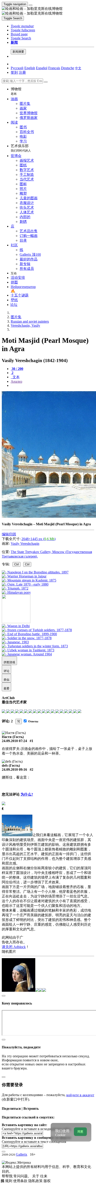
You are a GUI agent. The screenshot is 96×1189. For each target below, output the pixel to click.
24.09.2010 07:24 (14, 741)
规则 (9, 1181)
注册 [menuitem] (22, 72)
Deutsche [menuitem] (67, 68)
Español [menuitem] (41, 68)
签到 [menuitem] (14, 72)
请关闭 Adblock (14, 947)
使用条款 (20, 1181)
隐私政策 (36, 1181)
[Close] (46, 82)
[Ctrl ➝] (16, 626)
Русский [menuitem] (17, 68)
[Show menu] (30, 5)
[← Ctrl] (16, 592)
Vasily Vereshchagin (25, 543)
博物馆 (16, 91)
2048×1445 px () (38, 539)
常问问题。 (22, 1176)
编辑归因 (9, 534)
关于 (36, 1176)
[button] (22, 26)
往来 (43, 1176)
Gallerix (21, 1154)
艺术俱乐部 (21, 148)
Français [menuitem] (54, 68)
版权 (47, 1181)
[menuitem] (78, 68)
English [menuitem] (29, 68)
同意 (80, 1131)
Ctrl (16, 564)
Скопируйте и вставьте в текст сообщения (34, 1142)
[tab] (17, 369)
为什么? (27, 794)
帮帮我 (7, 1176)
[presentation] (52, 386)
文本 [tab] (16, 377)
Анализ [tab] (16, 381)
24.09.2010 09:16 (14, 769)
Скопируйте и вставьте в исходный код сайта (36, 1129)
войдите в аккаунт (80, 1095)
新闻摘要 (18, 51)
